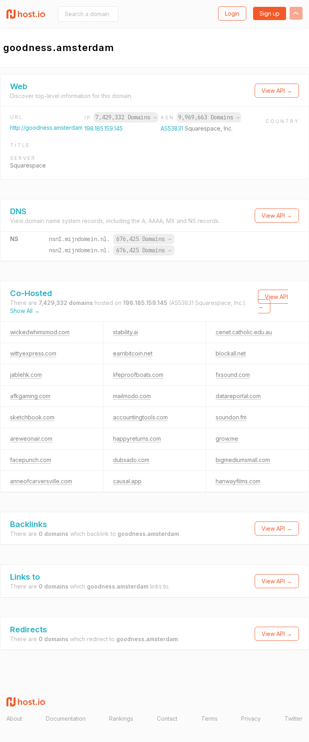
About (14, 718)
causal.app (127, 481)
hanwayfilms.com (238, 481)
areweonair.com (31, 438)
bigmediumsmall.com (243, 459)
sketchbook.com (32, 417)
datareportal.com (238, 395)
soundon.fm (231, 417)
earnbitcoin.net (132, 353)
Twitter (293, 718)
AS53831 (173, 128)
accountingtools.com (140, 417)
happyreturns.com (137, 438)
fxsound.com (233, 374)
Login (232, 13)
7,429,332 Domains (126, 117)
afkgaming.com (30, 395)
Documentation (66, 718)
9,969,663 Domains (208, 117)
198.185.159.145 (103, 128)
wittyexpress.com (33, 353)
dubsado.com (131, 459)
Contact (167, 718)
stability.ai (125, 332)
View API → (277, 90)
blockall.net (231, 353)
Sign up (270, 13)
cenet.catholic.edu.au (244, 332)
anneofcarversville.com (41, 481)
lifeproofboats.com (138, 374)
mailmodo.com (132, 395)
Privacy (251, 718)
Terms (209, 718)
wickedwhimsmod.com (40, 332)
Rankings (121, 718)
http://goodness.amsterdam (46, 127)
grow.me (227, 438)
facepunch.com (30, 459)
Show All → (25, 310)
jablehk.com (26, 374)
